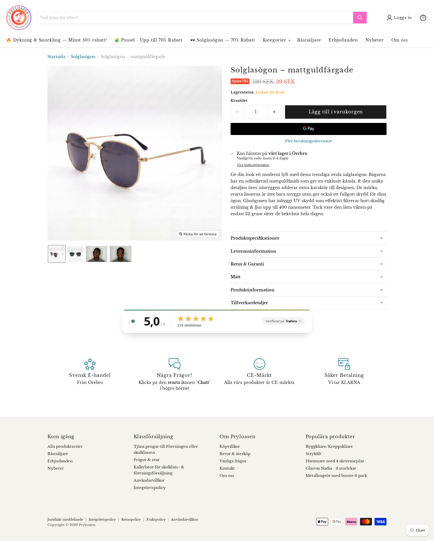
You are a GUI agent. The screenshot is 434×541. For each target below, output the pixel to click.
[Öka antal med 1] (274, 112)
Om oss (399, 39)
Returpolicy (131, 519)
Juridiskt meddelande (65, 519)
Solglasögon (83, 56)
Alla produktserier (65, 446)
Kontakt (227, 468)
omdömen (189, 326)
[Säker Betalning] (344, 374)
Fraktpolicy (156, 519)
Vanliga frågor (233, 461)
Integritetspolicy (150, 487)
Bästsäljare (309, 39)
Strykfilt (313, 453)
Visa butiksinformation (253, 165)
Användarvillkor (149, 480)
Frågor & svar (146, 459)
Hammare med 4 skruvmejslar (335, 461)
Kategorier (275, 39)
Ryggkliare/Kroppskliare (329, 446)
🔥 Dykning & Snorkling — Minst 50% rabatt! (56, 39)
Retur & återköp (235, 453)
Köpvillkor (230, 446)
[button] (400, 18)
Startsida (56, 56)
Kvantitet (239, 101)
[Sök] (360, 17)
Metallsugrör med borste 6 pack (336, 475)
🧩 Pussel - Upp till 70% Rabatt (149, 39)
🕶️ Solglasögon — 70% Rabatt (222, 39)
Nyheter (374, 39)
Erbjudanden (343, 39)
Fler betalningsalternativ (308, 141)
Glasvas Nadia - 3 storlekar (331, 468)
